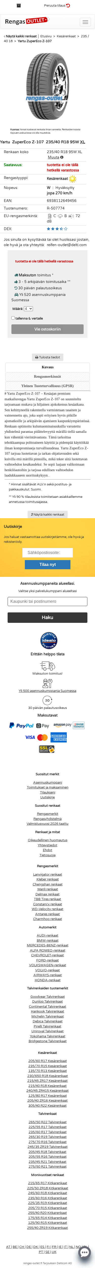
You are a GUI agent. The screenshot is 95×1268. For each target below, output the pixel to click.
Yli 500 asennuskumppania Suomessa (47, 691)
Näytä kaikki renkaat (21, 36)
